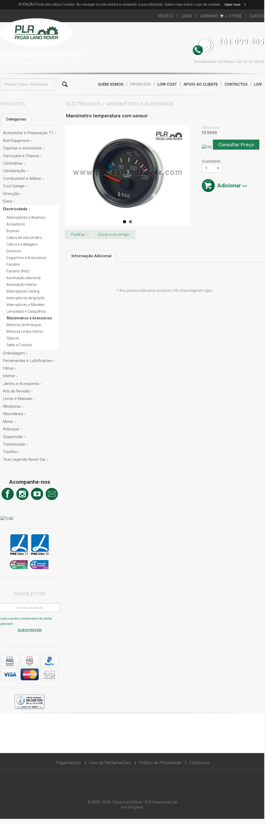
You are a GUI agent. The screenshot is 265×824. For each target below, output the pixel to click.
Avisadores (15, 224)
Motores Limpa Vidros (24, 331)
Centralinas (12, 163)
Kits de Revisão (16, 391)
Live (258, 84)
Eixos (7, 201)
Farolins (13, 264)
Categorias (16, 119)
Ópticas (12, 338)
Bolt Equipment (16, 140)
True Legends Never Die (24, 459)
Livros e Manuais (17, 398)
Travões (10, 451)
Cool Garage (14, 186)
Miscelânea (13, 413)
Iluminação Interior (21, 284)
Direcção (11, 193)
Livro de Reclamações (110, 762)
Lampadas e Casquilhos (26, 311)
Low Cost (167, 84)
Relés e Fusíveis (19, 345)
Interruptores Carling (22, 291)
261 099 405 (241, 42)
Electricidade (15, 209)
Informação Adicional (91, 256)
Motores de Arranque (23, 325)
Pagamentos (68, 762)
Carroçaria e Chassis (21, 156)
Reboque (11, 429)
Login (187, 16)
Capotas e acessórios (22, 148)
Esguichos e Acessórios (26, 258)
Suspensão (13, 436)
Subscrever (30, 630)
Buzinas (13, 231)
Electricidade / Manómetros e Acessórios (120, 104)
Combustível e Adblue (22, 178)
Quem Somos (110, 84)
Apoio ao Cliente (200, 84)
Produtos (140, 84)
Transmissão (14, 444)
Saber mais (232, 4)
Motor (8, 421)
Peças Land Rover (36, 31)
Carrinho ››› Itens (221, 16)
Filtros (8, 368)
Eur (257, 16)
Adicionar (229, 185)
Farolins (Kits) (17, 271)
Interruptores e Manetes (25, 305)
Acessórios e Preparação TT (28, 133)
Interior (9, 376)
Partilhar (78, 234)
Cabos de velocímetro (24, 238)
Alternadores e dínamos (25, 217)
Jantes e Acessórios (21, 383)
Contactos (235, 84)
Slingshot (135, 807)
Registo (165, 16)
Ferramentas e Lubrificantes (27, 360)
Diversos (13, 251)
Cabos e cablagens (22, 244)
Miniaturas (12, 406)
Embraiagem (14, 353)
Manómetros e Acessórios (29, 318)
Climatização (14, 170)
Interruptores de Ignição (25, 298)
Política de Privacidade (160, 762)
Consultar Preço (236, 145)
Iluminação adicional (23, 278)
